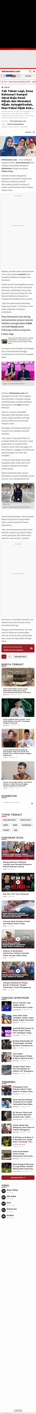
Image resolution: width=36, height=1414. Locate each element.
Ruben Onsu (7, 171)
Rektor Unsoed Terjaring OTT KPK (19, 81)
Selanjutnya (20, 657)
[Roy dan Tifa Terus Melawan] (18, 882)
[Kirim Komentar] (32, 803)
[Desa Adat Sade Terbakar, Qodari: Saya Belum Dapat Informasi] (7, 1019)
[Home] (11, 71)
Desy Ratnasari (23, 163)
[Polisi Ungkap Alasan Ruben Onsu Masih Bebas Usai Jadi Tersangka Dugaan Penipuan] (18, 707)
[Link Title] (3, 87)
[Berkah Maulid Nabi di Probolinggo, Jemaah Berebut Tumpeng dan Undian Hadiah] (7, 1044)
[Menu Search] (30, 71)
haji (19, 405)
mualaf (21, 274)
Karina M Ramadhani (15, 124)
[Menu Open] (34, 71)
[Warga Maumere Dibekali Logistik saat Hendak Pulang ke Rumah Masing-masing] (18, 850)
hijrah (14, 326)
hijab (29, 323)
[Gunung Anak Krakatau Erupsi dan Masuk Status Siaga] (18, 909)
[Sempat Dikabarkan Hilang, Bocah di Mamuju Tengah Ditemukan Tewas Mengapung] (18, 971)
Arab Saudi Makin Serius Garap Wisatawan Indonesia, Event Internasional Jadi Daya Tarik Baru (20, 340)
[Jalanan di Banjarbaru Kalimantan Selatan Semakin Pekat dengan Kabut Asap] (18, 939)
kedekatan (7, 168)
